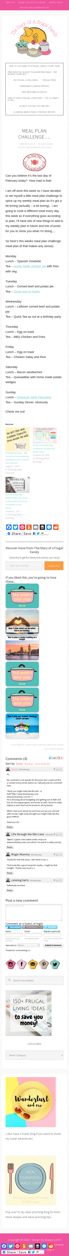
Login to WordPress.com (32, 927)
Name (8, 931)
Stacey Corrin (53, 1240)
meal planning (56, 749)
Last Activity (42, 763)
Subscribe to (11, 945)
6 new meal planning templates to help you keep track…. (44, 448)
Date (19, 763)
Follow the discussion (60, 757)
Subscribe (53, 565)
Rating (28, 763)
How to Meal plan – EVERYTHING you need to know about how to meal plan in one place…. (16, 501)
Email (27, 931)
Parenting (51, 744)
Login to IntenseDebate (13, 927)
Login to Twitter (50, 927)
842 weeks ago (35, 880)
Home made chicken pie (30, 266)
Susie (14, 769)
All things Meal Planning (34, 744)
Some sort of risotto (27, 291)
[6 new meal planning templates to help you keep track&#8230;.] (45, 435)
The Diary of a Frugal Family (34, 38)
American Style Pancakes (34, 397)
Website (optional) (52, 931)
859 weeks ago (24, 769)
